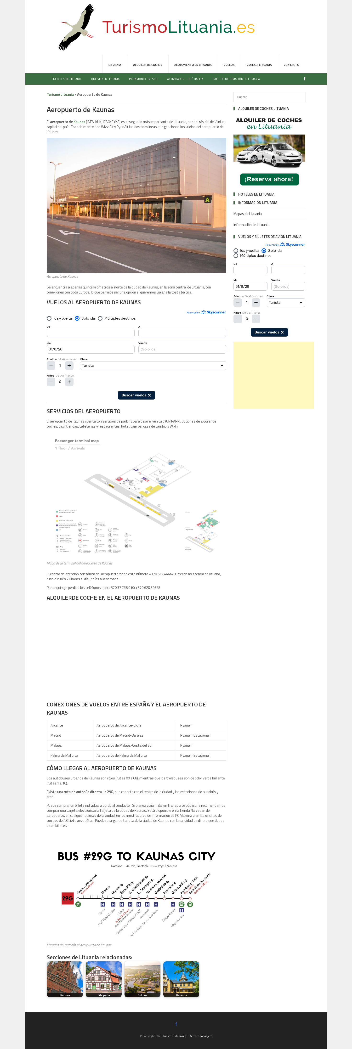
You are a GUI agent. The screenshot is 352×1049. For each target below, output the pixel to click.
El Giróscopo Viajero (199, 1036)
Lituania (114, 64)
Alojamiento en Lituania (193, 64)
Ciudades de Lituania (66, 79)
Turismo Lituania (173, 1036)
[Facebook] (303, 79)
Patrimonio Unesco (143, 79)
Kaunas (79, 121)
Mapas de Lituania (247, 213)
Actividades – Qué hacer (185, 79)
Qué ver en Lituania (105, 79)
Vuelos (229, 64)
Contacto (291, 64)
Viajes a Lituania (259, 64)
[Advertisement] (273, 375)
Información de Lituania (251, 224)
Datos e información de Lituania (236, 79)
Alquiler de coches (147, 64)
